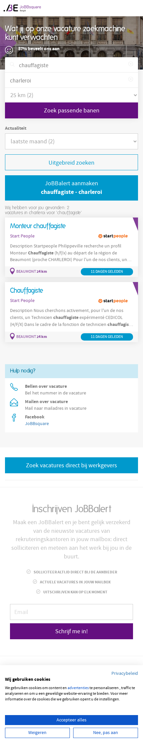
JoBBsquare (37, 424)
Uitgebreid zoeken (71, 163)
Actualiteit (15, 128)
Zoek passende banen (71, 110)
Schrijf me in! (71, 631)
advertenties (78, 687)
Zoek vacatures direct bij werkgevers (71, 465)
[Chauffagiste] (71, 312)
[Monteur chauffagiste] (71, 247)
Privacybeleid (124, 673)
